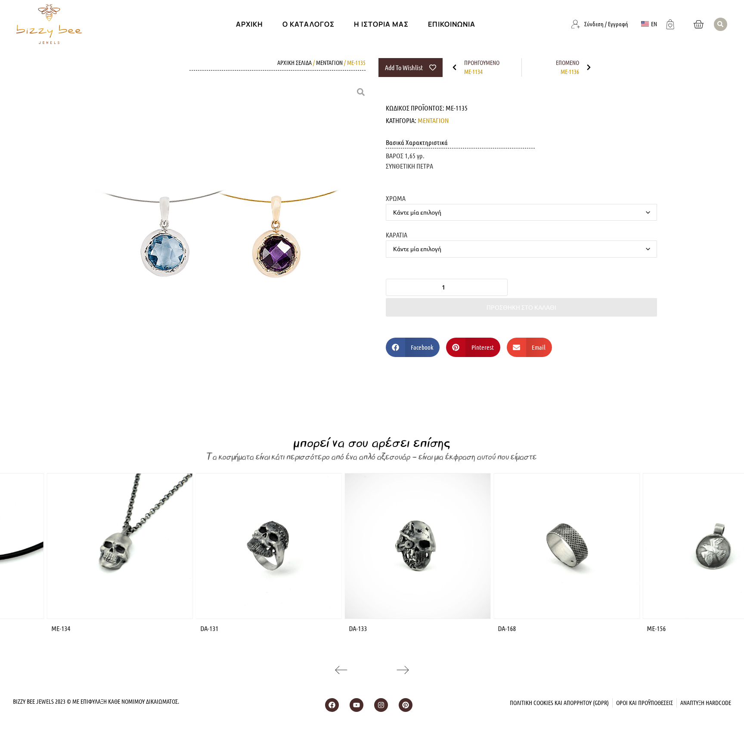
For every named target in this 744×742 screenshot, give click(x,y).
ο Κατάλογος (308, 24)
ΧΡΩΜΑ (396, 198)
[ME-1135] (215, 237)
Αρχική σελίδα (294, 62)
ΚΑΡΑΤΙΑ (396, 234)
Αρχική (249, 24)
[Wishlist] (670, 23)
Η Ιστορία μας (381, 24)
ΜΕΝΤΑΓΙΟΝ (329, 62)
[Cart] (698, 24)
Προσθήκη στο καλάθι (521, 307)
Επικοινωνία (451, 24)
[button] (720, 24)
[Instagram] (381, 705)
